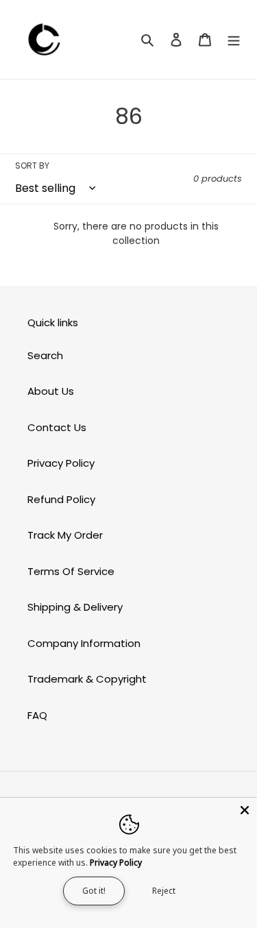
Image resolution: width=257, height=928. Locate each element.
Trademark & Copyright (87, 679)
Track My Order (65, 535)
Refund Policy (61, 499)
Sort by (32, 165)
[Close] (245, 810)
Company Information (83, 643)
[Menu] (233, 39)
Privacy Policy (61, 463)
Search (45, 355)
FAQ (37, 715)
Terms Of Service (70, 571)
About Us (50, 391)
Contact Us (56, 427)
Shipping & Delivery (75, 607)
